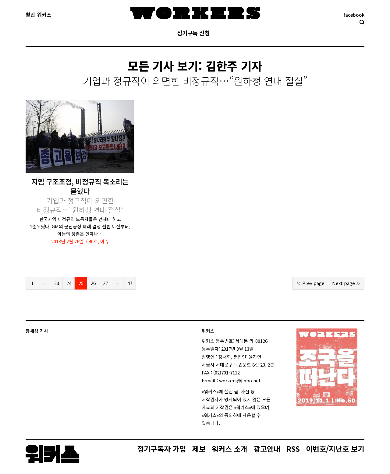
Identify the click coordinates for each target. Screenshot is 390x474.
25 (81, 283)
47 (129, 283)
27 (105, 283)
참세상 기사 (37, 331)
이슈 (104, 241)
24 (68, 283)
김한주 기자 (234, 65)
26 (93, 283)
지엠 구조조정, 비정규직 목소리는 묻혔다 (80, 196)
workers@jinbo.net (240, 380)
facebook (353, 15)
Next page (343, 283)
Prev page (313, 283)
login (225, 423)
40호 (93, 241)
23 (56, 283)
